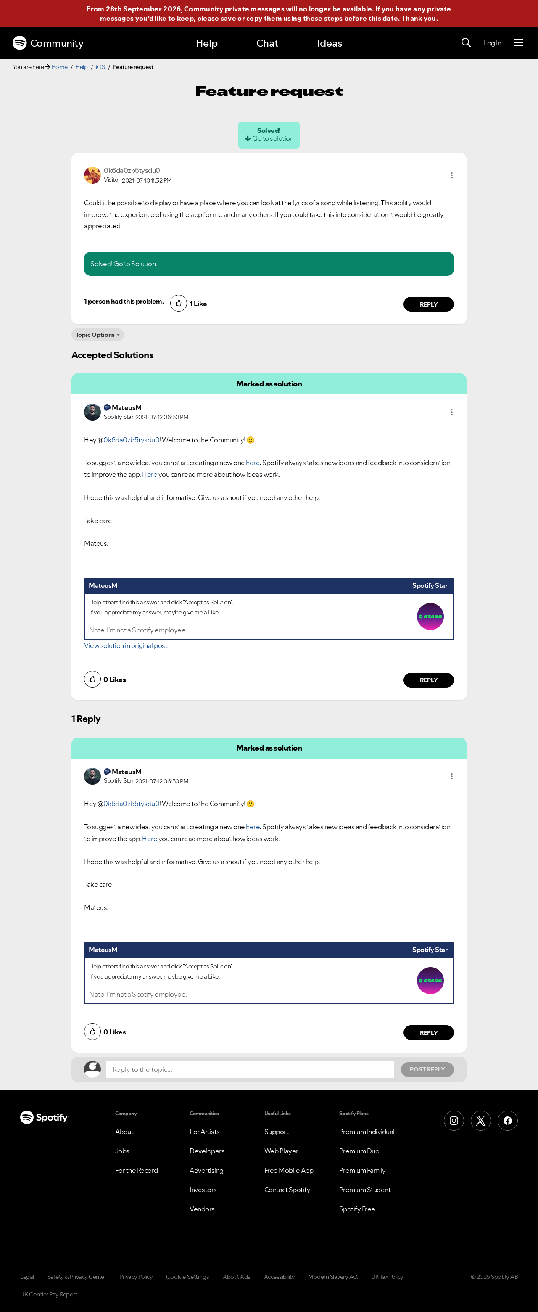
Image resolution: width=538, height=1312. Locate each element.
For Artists (205, 1131)
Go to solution (272, 138)
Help (207, 43)
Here (149, 474)
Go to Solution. (135, 263)
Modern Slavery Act (333, 1276)
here (253, 462)
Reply (429, 304)
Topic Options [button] (95, 335)
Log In (492, 43)
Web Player (281, 1151)
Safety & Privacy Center (76, 1276)
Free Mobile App (289, 1170)
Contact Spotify (287, 1189)
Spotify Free (357, 1209)
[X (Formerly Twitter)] (481, 1121)
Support (276, 1131)
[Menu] (518, 43)
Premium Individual (367, 1131)
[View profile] (92, 174)
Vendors (202, 1209)
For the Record (136, 1170)
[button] (452, 175)
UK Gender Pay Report (48, 1294)
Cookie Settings (187, 1276)
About (124, 1131)
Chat (267, 43)
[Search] (466, 42)
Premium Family (362, 1170)
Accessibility (279, 1276)
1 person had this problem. (124, 301)
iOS (100, 67)
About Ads (237, 1276)
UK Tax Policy (387, 1276)
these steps (323, 18)
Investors (203, 1189)
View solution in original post (125, 645)
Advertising (207, 1170)
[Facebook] (508, 1121)
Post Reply (427, 1069)
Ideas (329, 43)
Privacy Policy (136, 1276)
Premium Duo (359, 1151)
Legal (27, 1276)
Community (57, 43)
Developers (207, 1151)
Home (60, 67)
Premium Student (365, 1189)
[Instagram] (454, 1121)
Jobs (122, 1151)
